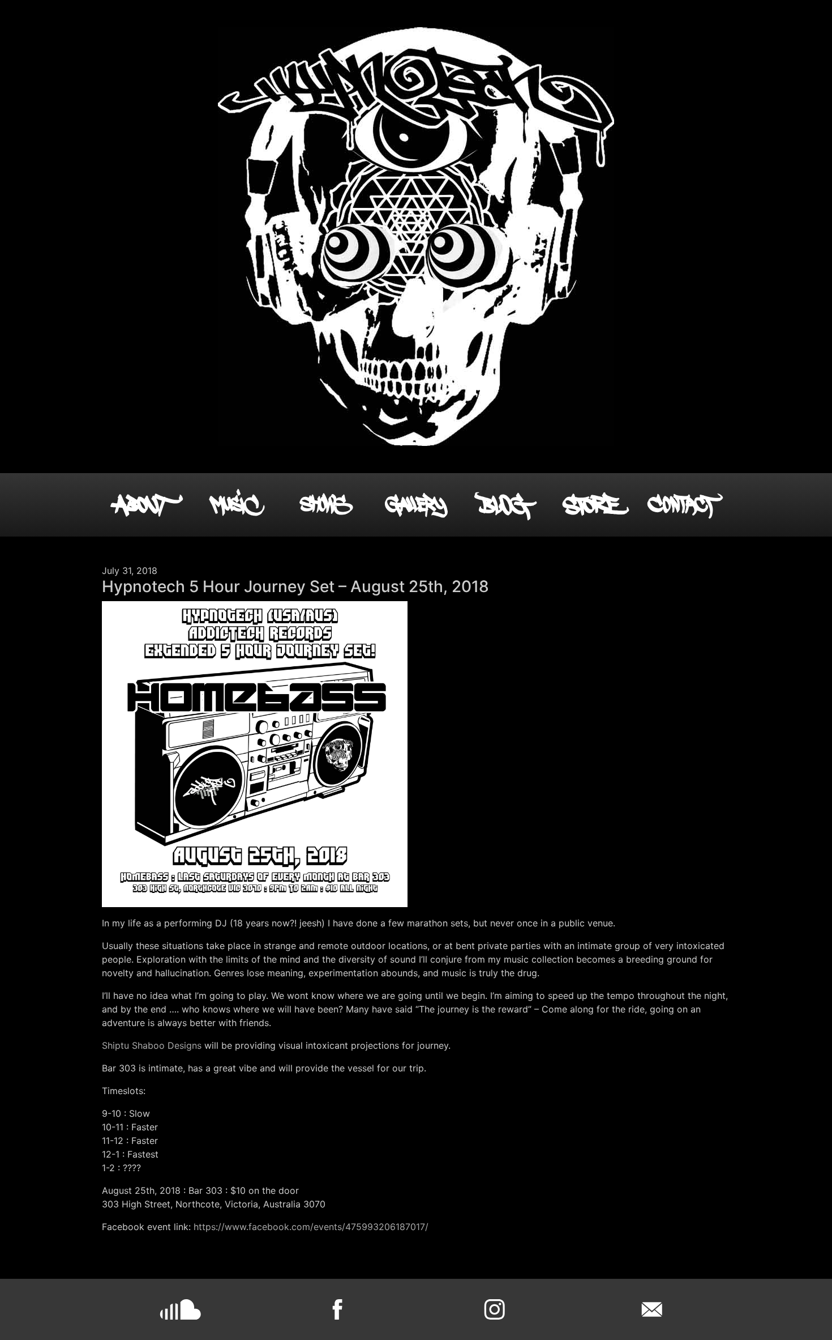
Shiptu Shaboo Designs (151, 1045)
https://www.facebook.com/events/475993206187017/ (311, 1226)
